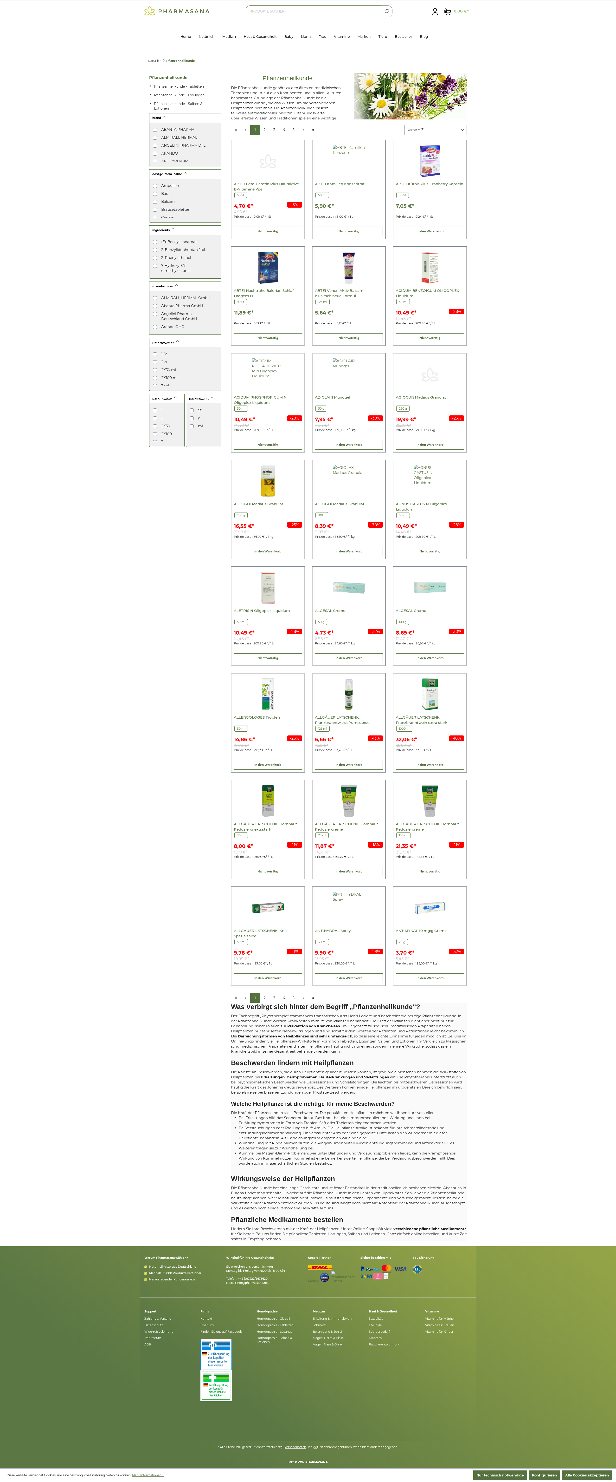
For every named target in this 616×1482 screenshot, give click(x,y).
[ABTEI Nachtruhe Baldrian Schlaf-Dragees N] (268, 268)
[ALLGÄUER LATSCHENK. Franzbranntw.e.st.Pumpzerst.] (349, 694)
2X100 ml (169, 377)
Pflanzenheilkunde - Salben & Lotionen (178, 106)
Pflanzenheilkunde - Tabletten (179, 86)
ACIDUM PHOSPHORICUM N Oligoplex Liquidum (260, 400)
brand (157, 118)
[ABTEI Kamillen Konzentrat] (349, 161)
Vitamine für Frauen (439, 1325)
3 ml (165, 385)
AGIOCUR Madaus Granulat (421, 397)
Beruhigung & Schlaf (327, 1331)
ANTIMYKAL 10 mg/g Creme (421, 930)
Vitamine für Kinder (439, 1331)
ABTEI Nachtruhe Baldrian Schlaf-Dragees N (264, 293)
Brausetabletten (175, 209)
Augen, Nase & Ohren (328, 1344)
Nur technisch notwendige (500, 1475)
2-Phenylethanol (176, 257)
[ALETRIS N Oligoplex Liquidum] (268, 588)
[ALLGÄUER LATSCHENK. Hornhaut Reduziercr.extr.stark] (268, 801)
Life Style (375, 1325)
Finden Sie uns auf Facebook (221, 1331)
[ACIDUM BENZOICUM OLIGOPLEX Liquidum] (430, 268)
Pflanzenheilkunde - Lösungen (179, 95)
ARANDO (169, 153)
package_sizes (163, 342)
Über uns (207, 1325)
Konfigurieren (544, 1475)
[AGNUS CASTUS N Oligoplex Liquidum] (430, 481)
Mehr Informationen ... (148, 1475)
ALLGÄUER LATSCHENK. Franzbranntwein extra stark (421, 720)
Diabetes (375, 1338)
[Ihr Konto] (435, 11)
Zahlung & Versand (157, 1318)
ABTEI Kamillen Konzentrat (340, 184)
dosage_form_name (167, 174)
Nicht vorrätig (267, 231)
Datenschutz (153, 1325)
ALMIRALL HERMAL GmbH (185, 297)
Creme (167, 217)
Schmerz (319, 1325)
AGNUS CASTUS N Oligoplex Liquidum (421, 506)
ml (200, 426)
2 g (164, 362)
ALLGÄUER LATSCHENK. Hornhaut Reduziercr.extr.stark (265, 827)
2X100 (166, 434)
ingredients (161, 230)
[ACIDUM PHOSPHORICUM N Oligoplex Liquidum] (268, 374)
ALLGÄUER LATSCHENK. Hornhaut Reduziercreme (346, 827)
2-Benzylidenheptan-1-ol (183, 249)
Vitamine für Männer (440, 1318)
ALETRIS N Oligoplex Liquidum (262, 610)
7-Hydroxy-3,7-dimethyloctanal (176, 268)
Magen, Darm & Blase (328, 1338)
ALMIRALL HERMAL (179, 137)
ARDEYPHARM (174, 161)
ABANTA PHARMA (177, 129)
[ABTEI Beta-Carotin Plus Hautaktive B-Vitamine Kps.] (268, 161)
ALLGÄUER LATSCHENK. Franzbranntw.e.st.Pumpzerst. (342, 720)
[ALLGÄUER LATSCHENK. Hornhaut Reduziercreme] (349, 801)
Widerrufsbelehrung (158, 1331)
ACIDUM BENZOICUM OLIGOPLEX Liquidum (427, 293)
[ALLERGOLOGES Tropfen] (268, 694)
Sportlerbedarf (379, 1331)
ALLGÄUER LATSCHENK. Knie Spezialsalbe (261, 933)
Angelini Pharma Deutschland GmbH (179, 316)
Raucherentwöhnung (384, 1344)
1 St (164, 354)
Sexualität (376, 1318)
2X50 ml (168, 369)
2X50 (165, 426)
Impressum (152, 1338)
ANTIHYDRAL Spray (333, 930)
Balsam (168, 201)
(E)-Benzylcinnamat (179, 241)
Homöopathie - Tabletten (275, 1325)
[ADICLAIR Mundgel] (349, 374)
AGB (147, 1344)
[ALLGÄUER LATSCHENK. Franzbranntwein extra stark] (430, 694)
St (200, 410)
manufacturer (163, 286)
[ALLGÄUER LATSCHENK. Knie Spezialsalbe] (268, 908)
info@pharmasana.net (253, 1283)
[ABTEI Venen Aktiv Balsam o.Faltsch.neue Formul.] (349, 268)
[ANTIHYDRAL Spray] (349, 908)
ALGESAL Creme (330, 610)
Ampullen (170, 185)
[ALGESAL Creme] (349, 588)
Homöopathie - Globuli (273, 1318)
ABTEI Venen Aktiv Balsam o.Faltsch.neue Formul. (339, 293)
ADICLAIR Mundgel (332, 397)
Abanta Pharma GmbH (182, 305)
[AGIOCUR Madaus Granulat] (430, 374)
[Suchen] (386, 11)
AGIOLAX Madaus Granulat (258, 504)
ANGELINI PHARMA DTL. (183, 145)
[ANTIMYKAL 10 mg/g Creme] (430, 908)
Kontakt (206, 1318)
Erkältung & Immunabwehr (333, 1318)
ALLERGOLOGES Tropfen (257, 717)
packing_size (162, 398)
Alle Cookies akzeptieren (587, 1475)
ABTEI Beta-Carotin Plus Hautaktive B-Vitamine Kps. (266, 186)
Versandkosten (295, 1447)
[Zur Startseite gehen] (176, 10)
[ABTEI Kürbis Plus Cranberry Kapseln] (430, 161)
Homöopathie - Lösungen (275, 1331)
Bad (164, 193)
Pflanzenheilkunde (168, 77)
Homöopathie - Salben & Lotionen (274, 1340)
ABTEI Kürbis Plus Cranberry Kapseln (429, 184)
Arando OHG (172, 326)
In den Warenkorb (430, 231)
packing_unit (199, 398)
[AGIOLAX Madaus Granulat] (268, 481)
